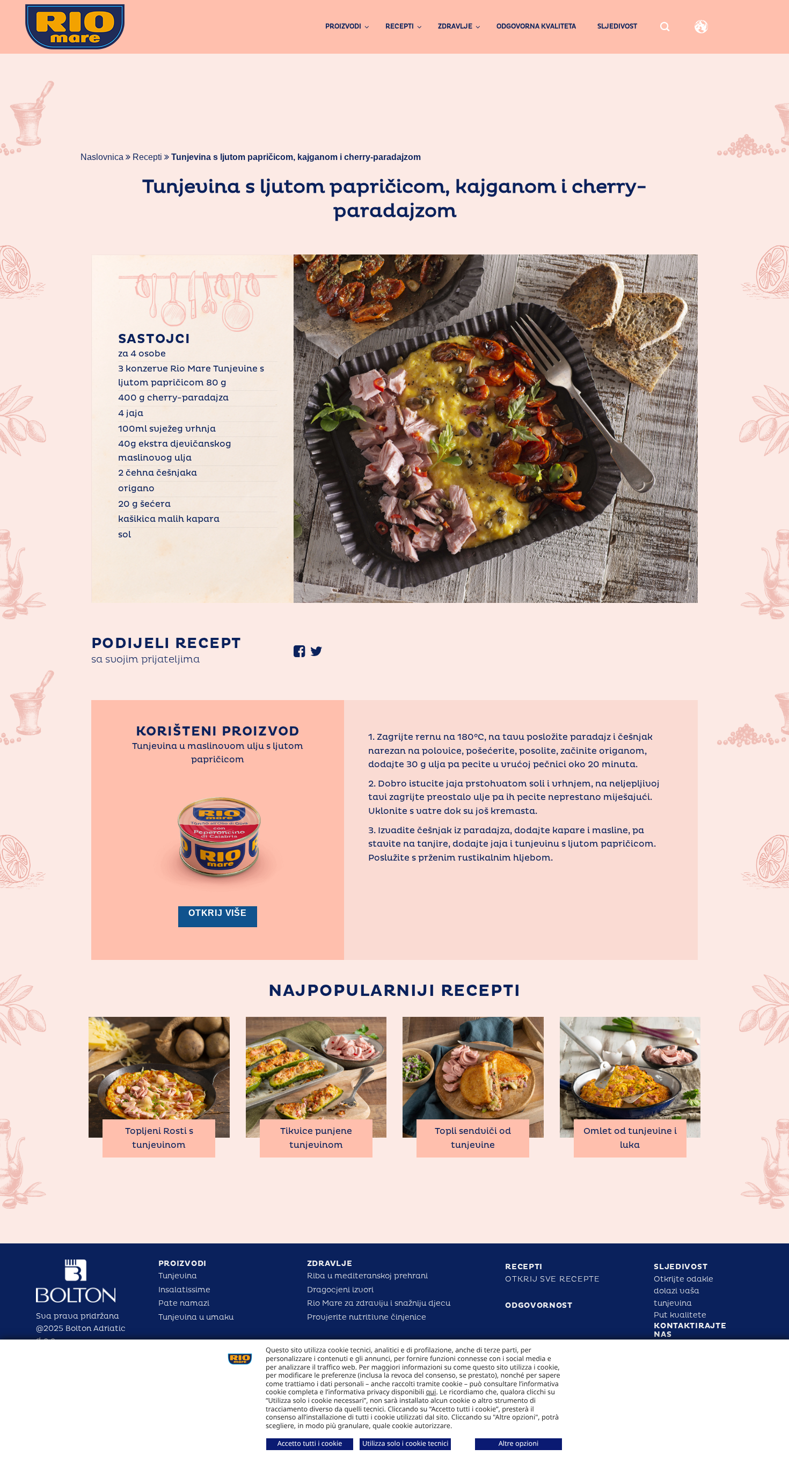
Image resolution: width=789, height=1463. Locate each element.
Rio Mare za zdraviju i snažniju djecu (378, 1303)
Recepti (147, 157)
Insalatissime (184, 1289)
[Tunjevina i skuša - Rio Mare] (94, 27)
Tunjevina (177, 1275)
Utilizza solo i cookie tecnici (405, 1443)
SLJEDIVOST (680, 1266)
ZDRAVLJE (330, 1263)
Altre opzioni (519, 1443)
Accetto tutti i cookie (309, 1443)
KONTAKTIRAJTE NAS (690, 1330)
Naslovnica (102, 157)
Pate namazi (183, 1303)
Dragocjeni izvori (340, 1289)
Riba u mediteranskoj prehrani (367, 1275)
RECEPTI (524, 1266)
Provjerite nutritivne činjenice (366, 1317)
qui (431, 1391)
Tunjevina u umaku (195, 1317)
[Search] (665, 27)
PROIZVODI (182, 1263)
